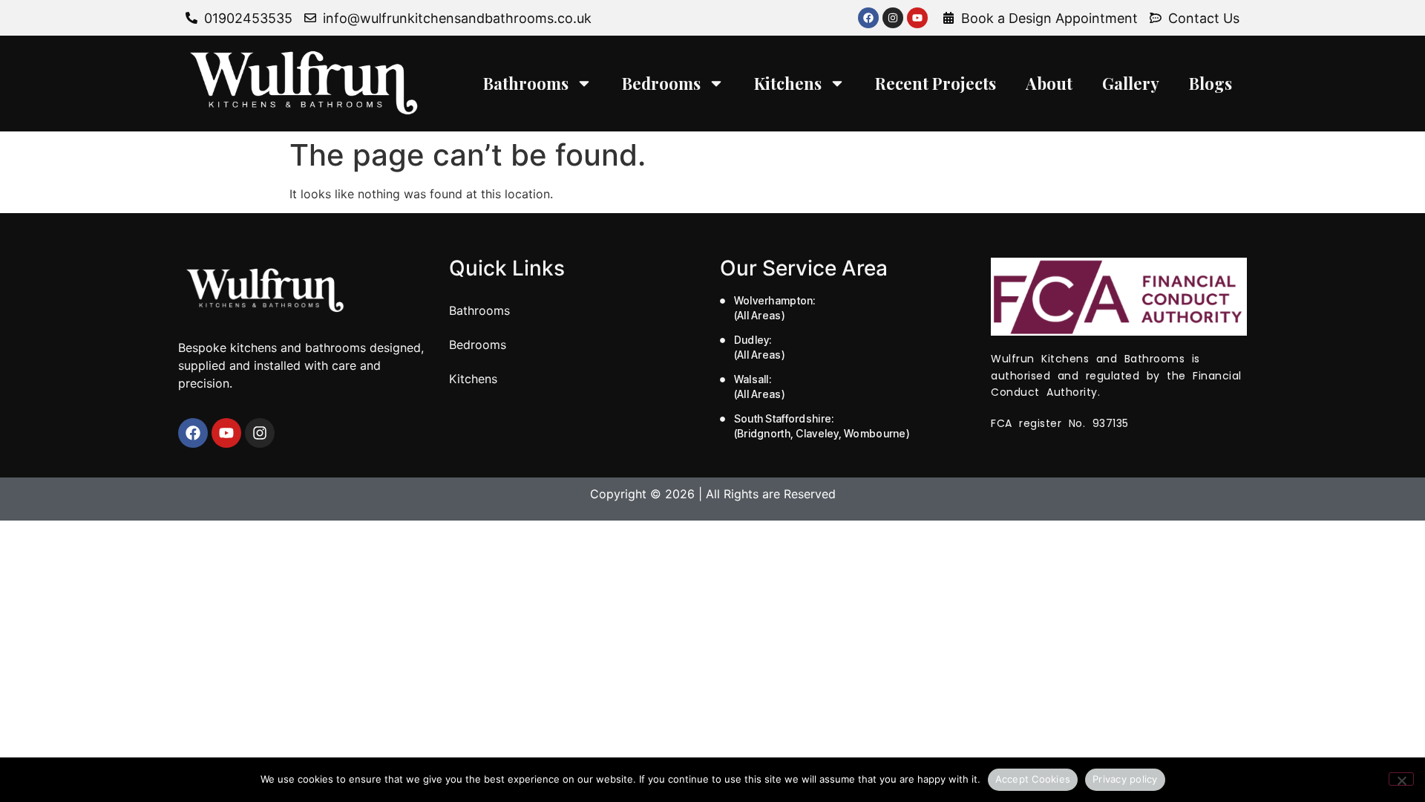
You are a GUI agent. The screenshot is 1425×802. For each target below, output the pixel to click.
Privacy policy (1125, 779)
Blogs (1210, 83)
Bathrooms (526, 83)
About (1049, 83)
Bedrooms (661, 83)
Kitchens (788, 83)
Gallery (1130, 83)
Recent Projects (935, 83)
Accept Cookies (1033, 779)
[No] (1401, 779)
